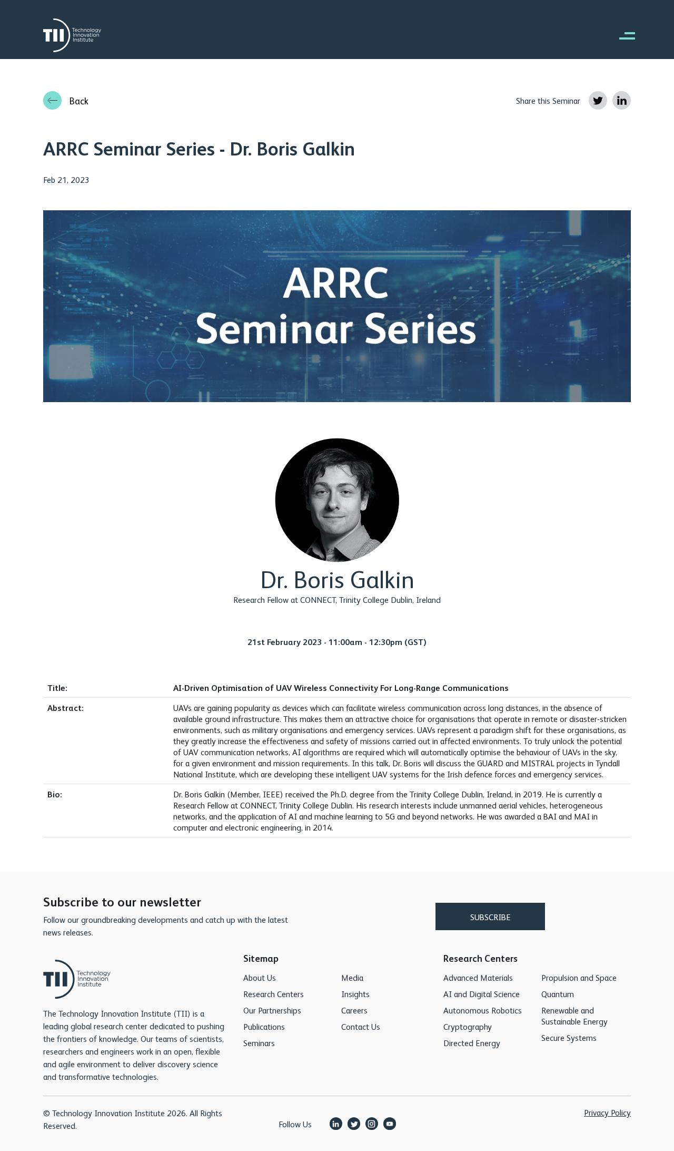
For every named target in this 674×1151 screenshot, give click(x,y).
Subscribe (490, 916)
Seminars (259, 1042)
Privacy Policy (607, 1112)
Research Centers (273, 993)
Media (352, 977)
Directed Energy (471, 1042)
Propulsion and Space (579, 977)
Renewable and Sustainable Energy (574, 1015)
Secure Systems (569, 1037)
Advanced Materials (478, 977)
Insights (355, 993)
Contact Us (360, 1026)
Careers (354, 1010)
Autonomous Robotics (482, 1010)
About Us (259, 977)
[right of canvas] (622, 35)
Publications (264, 1026)
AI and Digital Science (481, 993)
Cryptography (467, 1026)
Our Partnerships (272, 1010)
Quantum (557, 993)
